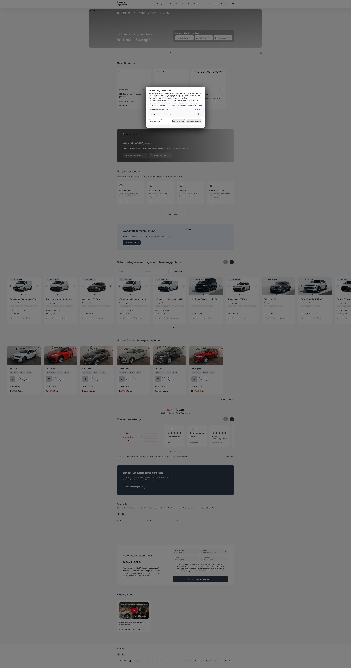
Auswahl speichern (178, 121)
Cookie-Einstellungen (155, 121)
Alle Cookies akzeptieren (194, 121)
